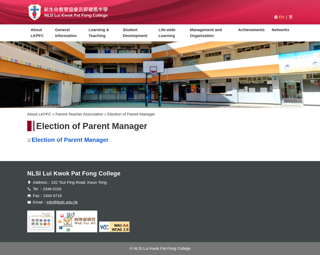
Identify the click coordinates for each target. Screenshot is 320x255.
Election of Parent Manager (70, 140)
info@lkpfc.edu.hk (62, 202)
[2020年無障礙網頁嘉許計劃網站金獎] (40, 221)
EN (281, 17)
